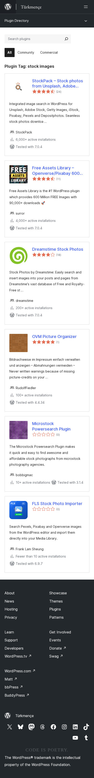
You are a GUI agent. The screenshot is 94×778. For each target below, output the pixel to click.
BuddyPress (17, 695)
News (9, 601)
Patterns (56, 617)
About (10, 593)
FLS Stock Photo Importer (57, 503)
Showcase (58, 593)
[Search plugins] (66, 38)
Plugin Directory (17, 21)
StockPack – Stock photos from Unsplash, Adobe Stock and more (57, 83)
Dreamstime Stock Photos (57, 249)
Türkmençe (24, 715)
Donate (57, 648)
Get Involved (60, 632)
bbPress (14, 687)
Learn (9, 632)
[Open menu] (86, 7)
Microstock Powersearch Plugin (51, 426)
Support (11, 640)
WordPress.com (20, 671)
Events (55, 640)
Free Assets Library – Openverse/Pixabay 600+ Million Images (57, 170)
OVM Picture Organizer (54, 336)
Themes (56, 601)
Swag (56, 656)
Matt (11, 679)
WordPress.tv (18, 656)
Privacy (11, 617)
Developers (14, 648)
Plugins (55, 609)
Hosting (11, 609)
